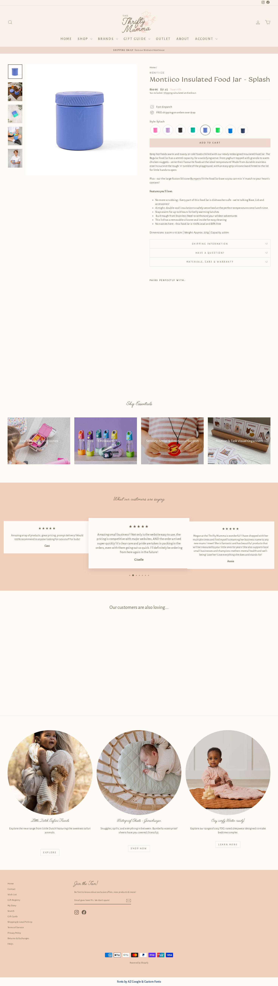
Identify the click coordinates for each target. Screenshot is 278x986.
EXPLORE (50, 852)
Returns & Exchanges (18, 938)
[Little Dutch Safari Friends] (50, 772)
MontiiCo (157, 73)
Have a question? (210, 253)
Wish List (12, 894)
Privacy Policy (14, 933)
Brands (106, 39)
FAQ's (10, 944)
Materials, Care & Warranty (210, 262)
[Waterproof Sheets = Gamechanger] (139, 772)
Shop (83, 39)
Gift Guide (136, 39)
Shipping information (210, 244)
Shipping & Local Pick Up (20, 922)
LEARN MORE (228, 844)
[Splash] (205, 130)
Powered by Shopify (139, 963)
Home (66, 39)
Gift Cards (13, 916)
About (182, 39)
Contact (12, 889)
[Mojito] (193, 130)
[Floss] (155, 130)
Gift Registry (14, 900)
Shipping (168, 93)
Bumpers (195, 178)
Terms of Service (16, 927)
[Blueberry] (230, 130)
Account (205, 39)
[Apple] (218, 130)
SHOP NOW (139, 848)
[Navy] (243, 130)
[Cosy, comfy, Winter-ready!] (228, 772)
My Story (12, 905)
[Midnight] (180, 130)
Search (11, 911)
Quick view (38, 677)
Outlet (163, 39)
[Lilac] (168, 130)
